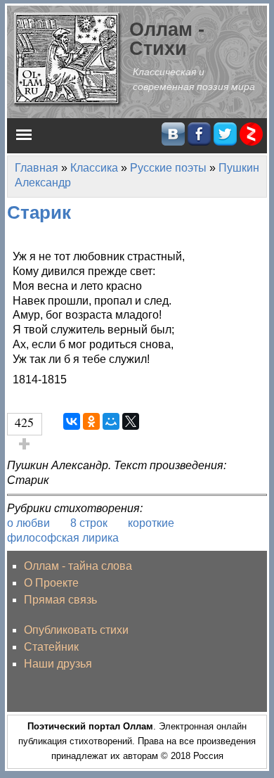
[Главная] (68, 59)
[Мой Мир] (111, 421)
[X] (130, 421)
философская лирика (63, 538)
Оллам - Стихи (166, 38)
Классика (94, 168)
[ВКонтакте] (71, 421)
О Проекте (51, 583)
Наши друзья (58, 664)
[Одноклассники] (91, 421)
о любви (28, 523)
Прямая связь (60, 600)
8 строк (88, 523)
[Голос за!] (24, 444)
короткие (151, 523)
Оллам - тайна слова (78, 566)
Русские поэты (168, 168)
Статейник (51, 647)
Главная (36, 168)
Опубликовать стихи (76, 630)
